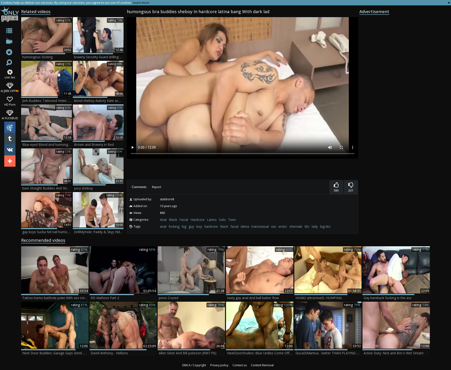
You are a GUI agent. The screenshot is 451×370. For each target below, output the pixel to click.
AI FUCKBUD (10, 118)
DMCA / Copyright (194, 365)
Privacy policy (219, 365)
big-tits (325, 226)
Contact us (240, 365)
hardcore (211, 226)
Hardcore (198, 219)
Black (173, 219)
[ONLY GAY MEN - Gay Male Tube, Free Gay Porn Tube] (9, 14)
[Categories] (9, 32)
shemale (295, 226)
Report (156, 187)
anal (163, 226)
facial (234, 226)
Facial (183, 219)
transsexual (260, 226)
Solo (222, 219)
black (224, 226)
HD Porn (10, 104)
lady (315, 226)
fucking (174, 226)
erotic (282, 226)
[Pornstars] (9, 53)
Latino (212, 219)
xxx (273, 226)
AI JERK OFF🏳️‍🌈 (10, 90)
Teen (232, 219)
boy (199, 226)
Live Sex (10, 77)
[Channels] (9, 42)
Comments (139, 187)
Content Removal (262, 365)
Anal (163, 219)
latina (245, 226)
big (184, 226)
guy (191, 226)
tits (307, 226)
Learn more (141, 2)
